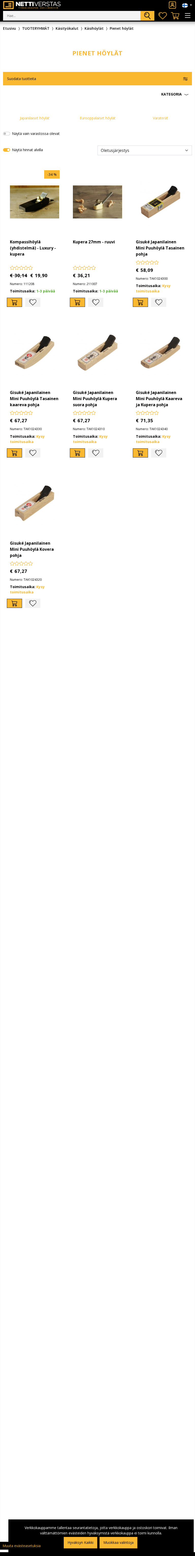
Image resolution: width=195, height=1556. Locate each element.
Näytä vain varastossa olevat (36, 133)
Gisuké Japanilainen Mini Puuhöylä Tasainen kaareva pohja (34, 398)
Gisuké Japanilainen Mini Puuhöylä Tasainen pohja (160, 248)
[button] (97, 94)
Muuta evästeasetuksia (22, 1545)
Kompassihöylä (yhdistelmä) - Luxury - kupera (33, 248)
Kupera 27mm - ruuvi (94, 242)
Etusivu (9, 28)
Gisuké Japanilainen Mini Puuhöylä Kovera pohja (32, 549)
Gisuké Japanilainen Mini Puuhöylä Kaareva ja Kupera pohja (159, 398)
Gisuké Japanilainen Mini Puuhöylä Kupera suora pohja (95, 398)
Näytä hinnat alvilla (27, 149)
